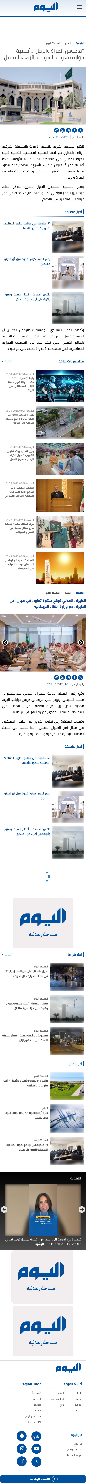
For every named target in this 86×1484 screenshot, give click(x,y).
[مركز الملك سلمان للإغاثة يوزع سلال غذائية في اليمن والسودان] (60, 532)
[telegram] (68, 130)
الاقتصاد (60, 1393)
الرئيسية (80, 43)
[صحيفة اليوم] (45, 7)
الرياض (75, 684)
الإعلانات (37, 1410)
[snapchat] (22, 1436)
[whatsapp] (62, 130)
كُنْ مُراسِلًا (36, 1393)
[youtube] (36, 1449)
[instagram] (22, 1449)
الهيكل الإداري (74, 1449)
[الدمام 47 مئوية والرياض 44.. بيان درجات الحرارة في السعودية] (60, 568)
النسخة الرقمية (40, 1479)
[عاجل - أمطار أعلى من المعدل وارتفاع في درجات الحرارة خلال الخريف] (67, 977)
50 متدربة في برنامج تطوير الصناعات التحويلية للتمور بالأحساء (27, 226)
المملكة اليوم (53, 43)
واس (81, 137)
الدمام (75, 137)
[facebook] (74, 130)
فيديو (79, 1410)
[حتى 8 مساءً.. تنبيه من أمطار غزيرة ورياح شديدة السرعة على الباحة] (60, 422)
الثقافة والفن (57, 1398)
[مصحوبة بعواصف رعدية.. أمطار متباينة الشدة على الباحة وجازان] (67, 1041)
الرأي (62, 1404)
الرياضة (78, 1404)
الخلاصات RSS (34, 1422)
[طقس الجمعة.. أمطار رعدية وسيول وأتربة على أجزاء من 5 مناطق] (67, 1009)
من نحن (78, 1443)
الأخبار (68, 43)
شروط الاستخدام (74, 1455)
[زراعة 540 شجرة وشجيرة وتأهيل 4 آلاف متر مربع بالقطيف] (67, 1086)
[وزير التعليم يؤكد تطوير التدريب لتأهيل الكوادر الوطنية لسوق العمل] (60, 459)
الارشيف (37, 1398)
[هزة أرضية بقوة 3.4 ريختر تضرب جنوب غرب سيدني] (67, 1118)
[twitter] (80, 130)
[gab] (36, 1436)
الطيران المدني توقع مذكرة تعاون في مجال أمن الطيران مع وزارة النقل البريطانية (48, 603)
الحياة (79, 1398)
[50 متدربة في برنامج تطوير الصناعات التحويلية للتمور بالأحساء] (67, 1151)
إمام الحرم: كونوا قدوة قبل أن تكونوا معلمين (27, 261)
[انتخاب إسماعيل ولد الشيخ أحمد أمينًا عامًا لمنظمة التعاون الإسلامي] (60, 495)
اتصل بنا (37, 1404)
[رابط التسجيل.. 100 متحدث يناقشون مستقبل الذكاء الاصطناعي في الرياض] (60, 386)
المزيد (8, 361)
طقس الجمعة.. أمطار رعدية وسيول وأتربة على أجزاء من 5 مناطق (27, 297)
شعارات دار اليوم (33, 1416)
